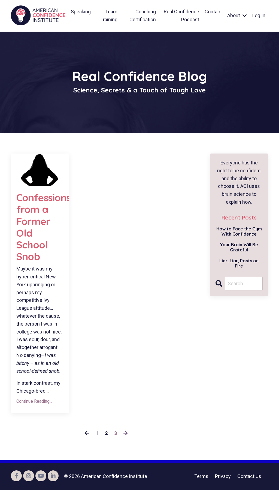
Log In (258, 15)
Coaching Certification (142, 15)
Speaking (81, 11)
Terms (201, 476)
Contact (213, 11)
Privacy (223, 476)
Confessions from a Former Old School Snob (39, 227)
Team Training (108, 15)
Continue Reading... (34, 401)
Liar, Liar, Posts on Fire (239, 263)
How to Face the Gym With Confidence (239, 231)
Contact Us (249, 476)
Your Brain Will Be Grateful (239, 247)
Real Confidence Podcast (181, 15)
